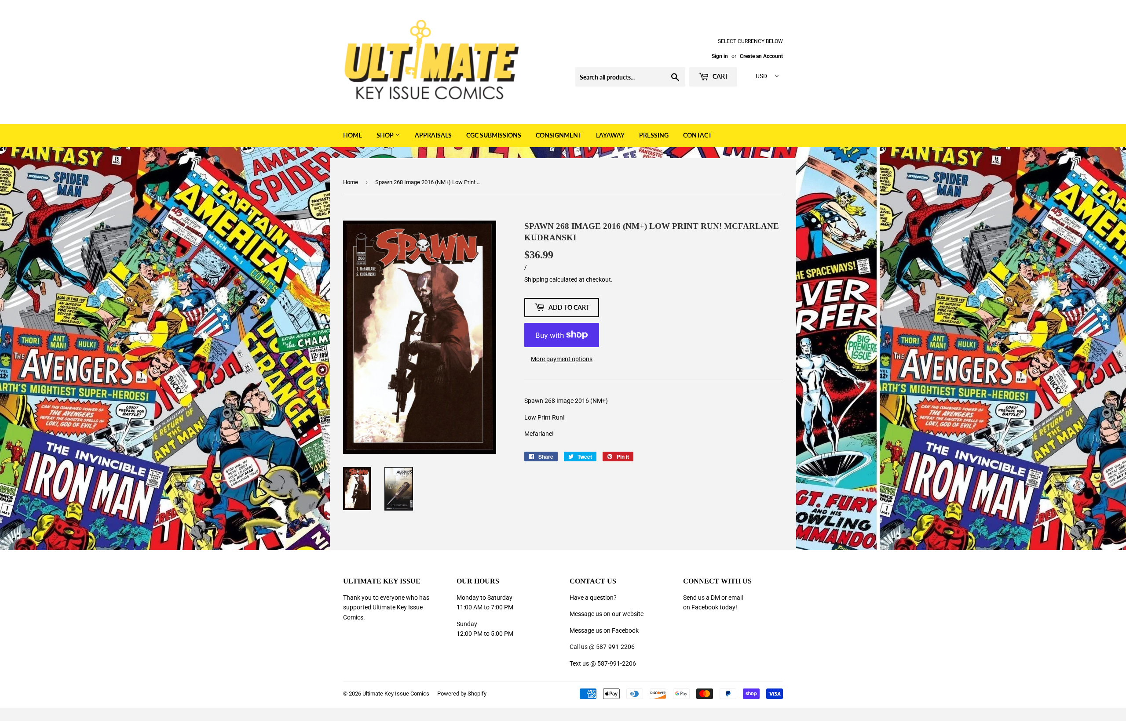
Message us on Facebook (604, 630)
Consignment (558, 135)
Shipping (536, 279)
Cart (719, 76)
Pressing (654, 135)
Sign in (720, 56)
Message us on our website (606, 613)
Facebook (704, 607)
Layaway (610, 135)
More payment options (561, 358)
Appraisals (433, 135)
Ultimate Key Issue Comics (395, 693)
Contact (697, 135)
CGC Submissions (493, 135)
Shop (386, 135)
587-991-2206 (615, 646)
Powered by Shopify (461, 693)
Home (352, 135)
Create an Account (761, 56)
